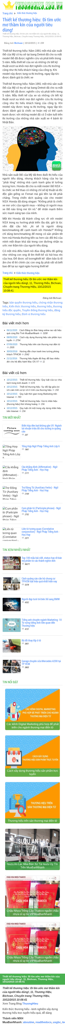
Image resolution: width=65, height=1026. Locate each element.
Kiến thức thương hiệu (27, 13)
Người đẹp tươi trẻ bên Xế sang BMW (41, 599)
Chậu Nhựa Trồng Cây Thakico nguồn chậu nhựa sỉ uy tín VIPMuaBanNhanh (32, 912)
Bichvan (18, 43)
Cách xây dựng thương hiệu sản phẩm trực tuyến (32, 772)
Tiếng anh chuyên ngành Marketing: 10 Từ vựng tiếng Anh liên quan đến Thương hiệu (42, 622)
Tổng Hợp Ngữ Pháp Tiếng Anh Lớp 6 (41, 446)
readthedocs (44, 1022)
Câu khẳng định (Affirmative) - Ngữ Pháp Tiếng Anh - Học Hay (40, 468)
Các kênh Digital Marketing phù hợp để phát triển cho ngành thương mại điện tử (32, 726)
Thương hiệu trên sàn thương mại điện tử (40, 344)
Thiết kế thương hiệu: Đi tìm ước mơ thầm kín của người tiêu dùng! (31, 24)
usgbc (57, 1022)
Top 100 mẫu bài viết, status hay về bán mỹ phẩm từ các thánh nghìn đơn (42, 559)
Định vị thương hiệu (34, 314)
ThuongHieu (30, 1003)
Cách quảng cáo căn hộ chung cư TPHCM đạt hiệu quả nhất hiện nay (39, 580)
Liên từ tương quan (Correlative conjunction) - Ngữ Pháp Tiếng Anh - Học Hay (41, 531)
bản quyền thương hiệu (23, 302)
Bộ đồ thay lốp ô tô (31, 640)
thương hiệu (44, 306)
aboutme (28, 1022)
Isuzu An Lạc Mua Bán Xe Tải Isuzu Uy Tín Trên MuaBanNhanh (32, 866)
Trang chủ (7, 13)
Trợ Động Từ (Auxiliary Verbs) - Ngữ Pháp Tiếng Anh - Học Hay (40, 489)
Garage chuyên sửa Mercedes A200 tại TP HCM (41, 662)
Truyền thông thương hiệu (37, 310)
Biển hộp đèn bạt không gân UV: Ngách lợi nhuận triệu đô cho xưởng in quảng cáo (42, 428)
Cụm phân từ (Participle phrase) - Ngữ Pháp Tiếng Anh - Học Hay (41, 509)
